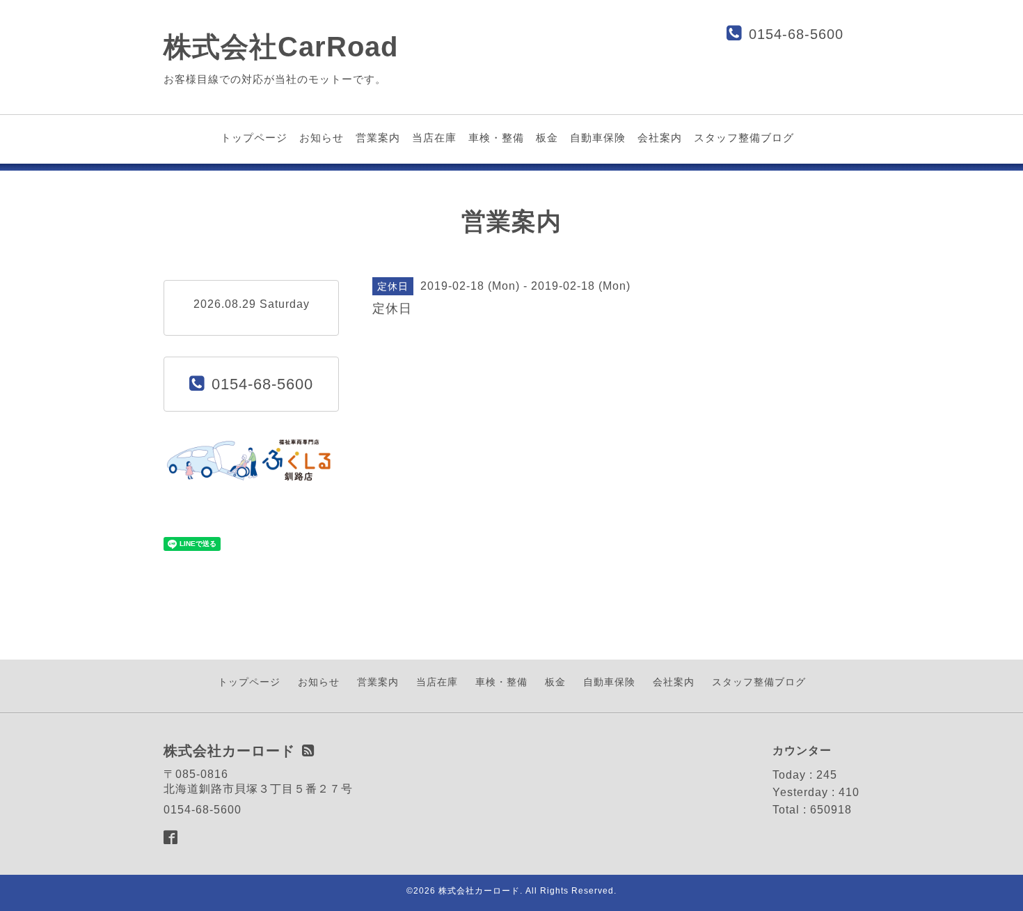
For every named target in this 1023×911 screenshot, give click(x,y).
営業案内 (378, 137)
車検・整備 (496, 137)
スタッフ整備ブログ (744, 137)
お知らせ (321, 137)
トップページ (254, 137)
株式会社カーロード (479, 891)
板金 (547, 137)
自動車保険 (598, 137)
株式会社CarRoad (281, 46)
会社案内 (659, 137)
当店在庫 (434, 137)
